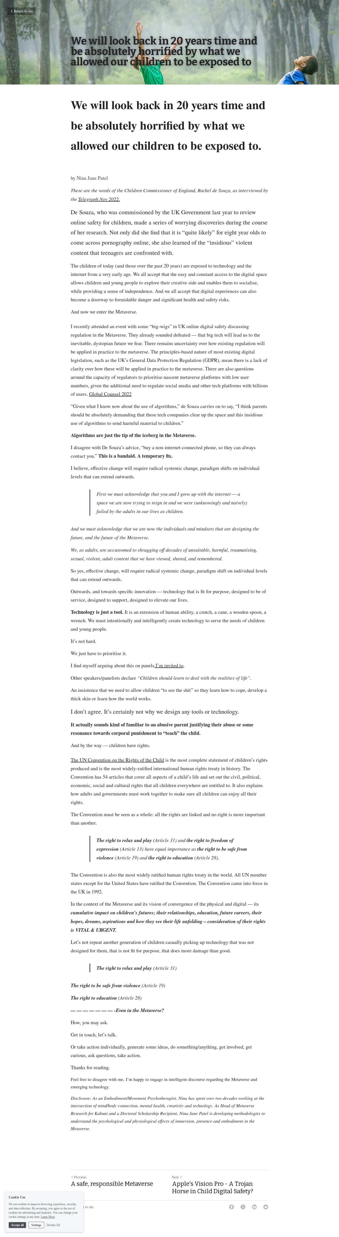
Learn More (48, 1216)
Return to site (23, 11)
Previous (80, 1177)
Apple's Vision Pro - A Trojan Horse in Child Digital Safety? (212, 1187)
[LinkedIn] (254, 1206)
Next (175, 1177)
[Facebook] (231, 1206)
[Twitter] (242, 1206)
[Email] (265, 1206)
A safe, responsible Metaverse (112, 1183)
